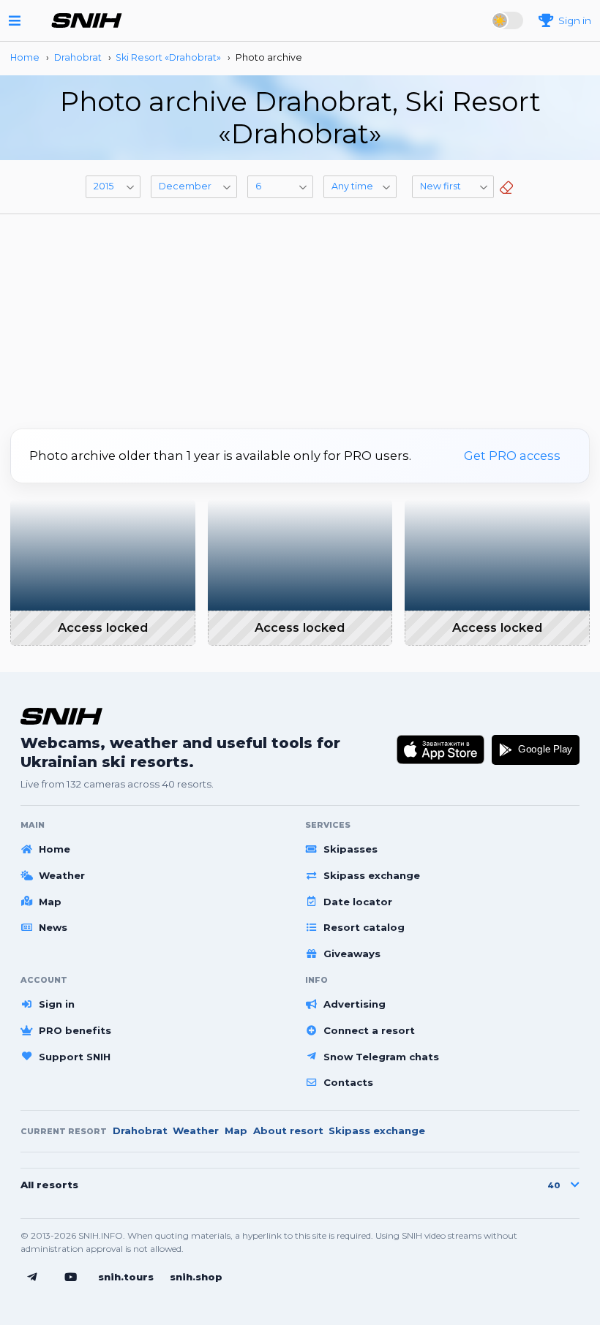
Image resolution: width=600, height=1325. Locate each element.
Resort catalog (364, 927)
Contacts (348, 1082)
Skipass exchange (371, 875)
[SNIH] (61, 716)
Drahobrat (140, 1130)
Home (54, 849)
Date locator (357, 901)
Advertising (354, 1004)
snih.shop (196, 1277)
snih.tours (126, 1277)
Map (50, 901)
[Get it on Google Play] (536, 749)
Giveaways (351, 953)
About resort (288, 1130)
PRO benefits (75, 1030)
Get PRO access (512, 455)
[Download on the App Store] (441, 749)
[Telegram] (32, 1277)
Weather (62, 875)
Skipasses (350, 849)
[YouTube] (71, 1277)
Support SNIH (74, 1056)
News (53, 927)
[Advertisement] (300, 316)
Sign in (57, 1004)
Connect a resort (369, 1030)
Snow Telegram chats (381, 1056)
